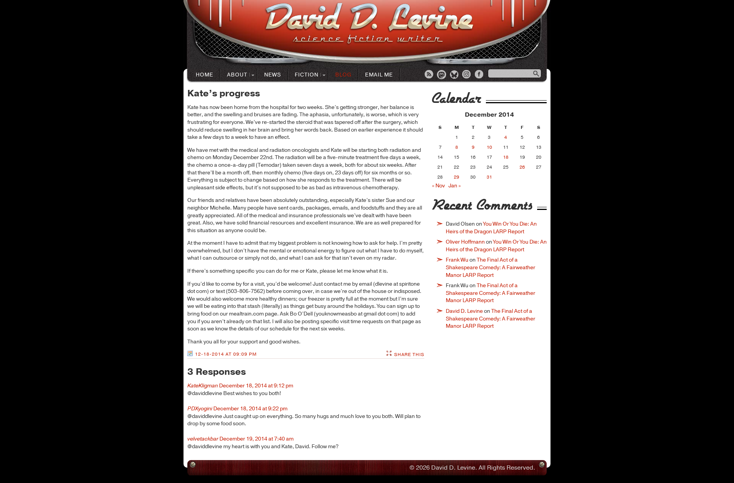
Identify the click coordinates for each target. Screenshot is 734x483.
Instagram (467, 75)
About (234, 75)
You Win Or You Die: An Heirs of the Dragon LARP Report (491, 227)
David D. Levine (464, 311)
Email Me (379, 74)
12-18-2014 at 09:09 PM (226, 354)
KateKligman (202, 385)
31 (489, 177)
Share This (409, 354)
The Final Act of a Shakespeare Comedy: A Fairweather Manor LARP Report (490, 267)
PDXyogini (199, 408)
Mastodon (442, 75)
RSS (429, 75)
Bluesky (455, 75)
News (272, 74)
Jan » (454, 185)
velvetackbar (202, 438)
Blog (343, 74)
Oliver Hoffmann (465, 242)
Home (204, 74)
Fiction (303, 75)
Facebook (480, 75)
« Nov (438, 185)
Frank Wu (457, 259)
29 (456, 177)
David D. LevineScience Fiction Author (369, 24)
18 (505, 157)
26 (522, 167)
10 (489, 147)
